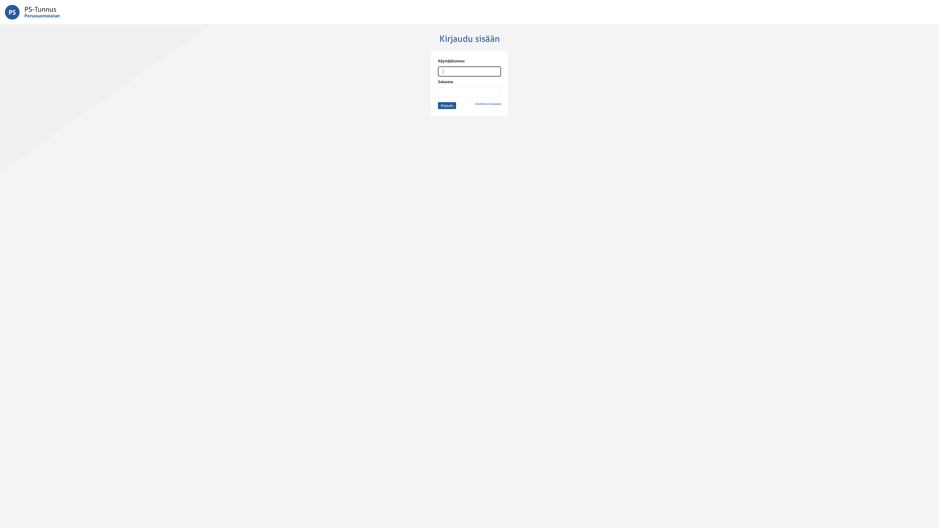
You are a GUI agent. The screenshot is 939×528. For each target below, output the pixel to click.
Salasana (445, 81)
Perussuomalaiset (42, 15)
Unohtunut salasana (488, 104)
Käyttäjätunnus (451, 61)
